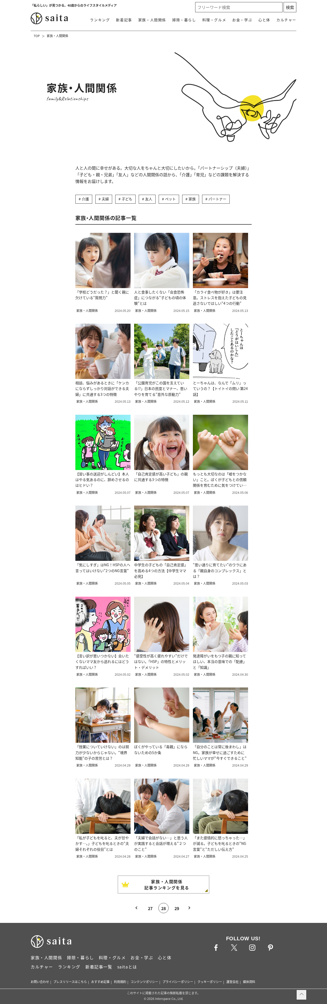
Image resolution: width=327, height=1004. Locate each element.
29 (176, 908)
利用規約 (120, 981)
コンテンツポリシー (144, 981)
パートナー (217, 198)
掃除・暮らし (184, 19)
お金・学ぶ (242, 19)
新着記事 (124, 19)
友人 (148, 198)
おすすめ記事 (100, 981)
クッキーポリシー (209, 981)
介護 (85, 198)
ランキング (100, 19)
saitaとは (127, 967)
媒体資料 (249, 981)
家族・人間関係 (152, 19)
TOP (37, 36)
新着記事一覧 (98, 967)
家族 (192, 198)
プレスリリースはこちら (70, 981)
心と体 (264, 19)
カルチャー (286, 19)
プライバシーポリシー (177, 981)
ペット (170, 198)
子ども (127, 198)
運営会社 (232, 981)
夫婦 (105, 198)
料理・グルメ (214, 19)
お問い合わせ (40, 981)
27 (150, 908)
